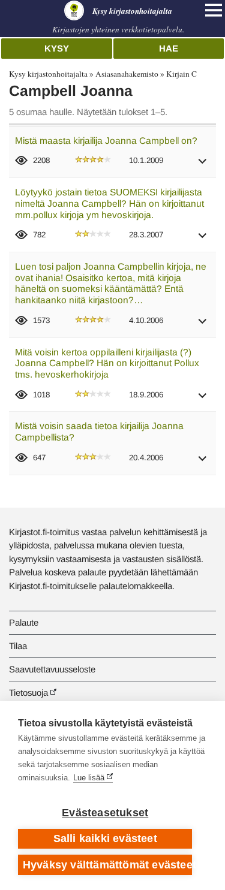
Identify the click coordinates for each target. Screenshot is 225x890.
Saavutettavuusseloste (52, 669)
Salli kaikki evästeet (105, 838)
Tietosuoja (28, 692)
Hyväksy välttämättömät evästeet (107, 865)
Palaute (23, 622)
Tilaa (18, 646)
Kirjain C (181, 73)
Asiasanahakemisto (126, 73)
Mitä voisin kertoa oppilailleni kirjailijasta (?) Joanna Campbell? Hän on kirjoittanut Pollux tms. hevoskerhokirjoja (107, 363)
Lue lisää (88, 777)
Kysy (56, 48)
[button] (203, 165)
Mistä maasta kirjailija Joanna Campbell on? (106, 140)
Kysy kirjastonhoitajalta (48, 73)
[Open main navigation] (213, 10)
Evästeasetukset (105, 813)
